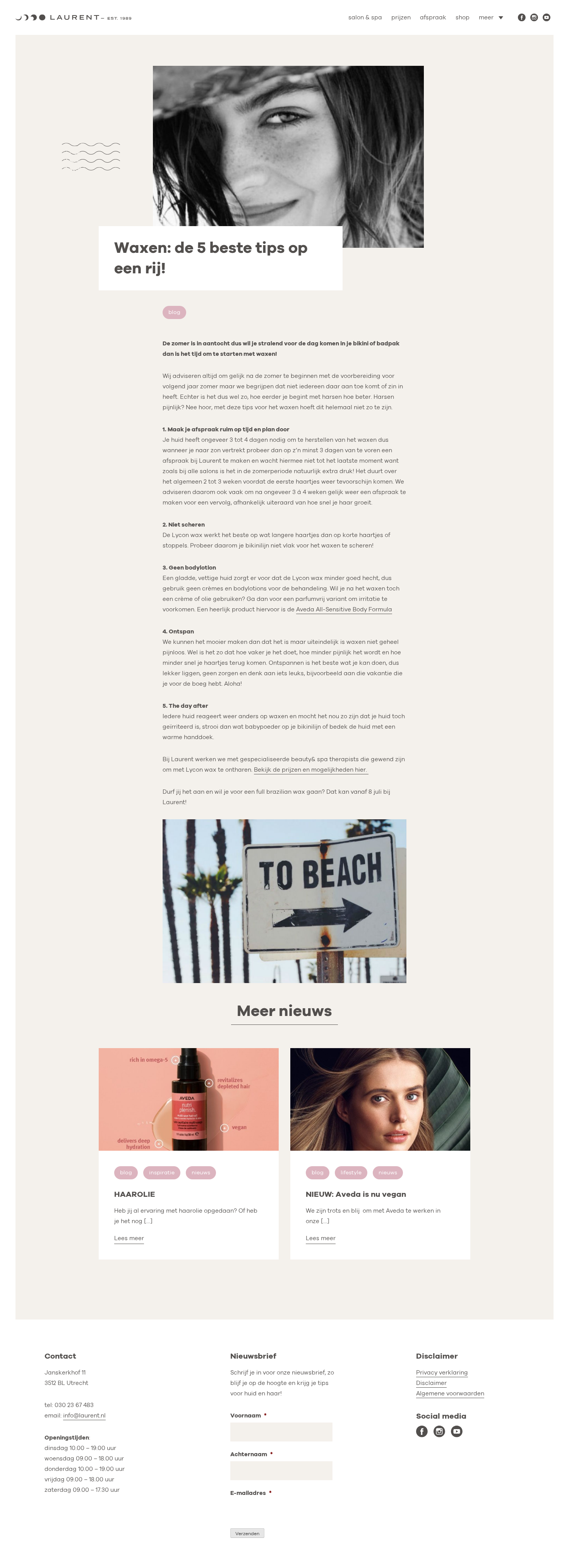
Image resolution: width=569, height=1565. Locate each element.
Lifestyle (351, 1172)
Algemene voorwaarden (450, 1393)
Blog (174, 312)
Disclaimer (431, 1383)
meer (486, 17)
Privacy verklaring (442, 1372)
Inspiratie (162, 1172)
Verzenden (247, 1534)
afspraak (433, 17)
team (467, 51)
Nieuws (201, 1172)
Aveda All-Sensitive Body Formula (344, 609)
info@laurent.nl (84, 1415)
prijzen (401, 17)
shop (463, 17)
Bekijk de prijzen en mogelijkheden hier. (311, 770)
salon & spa (365, 17)
